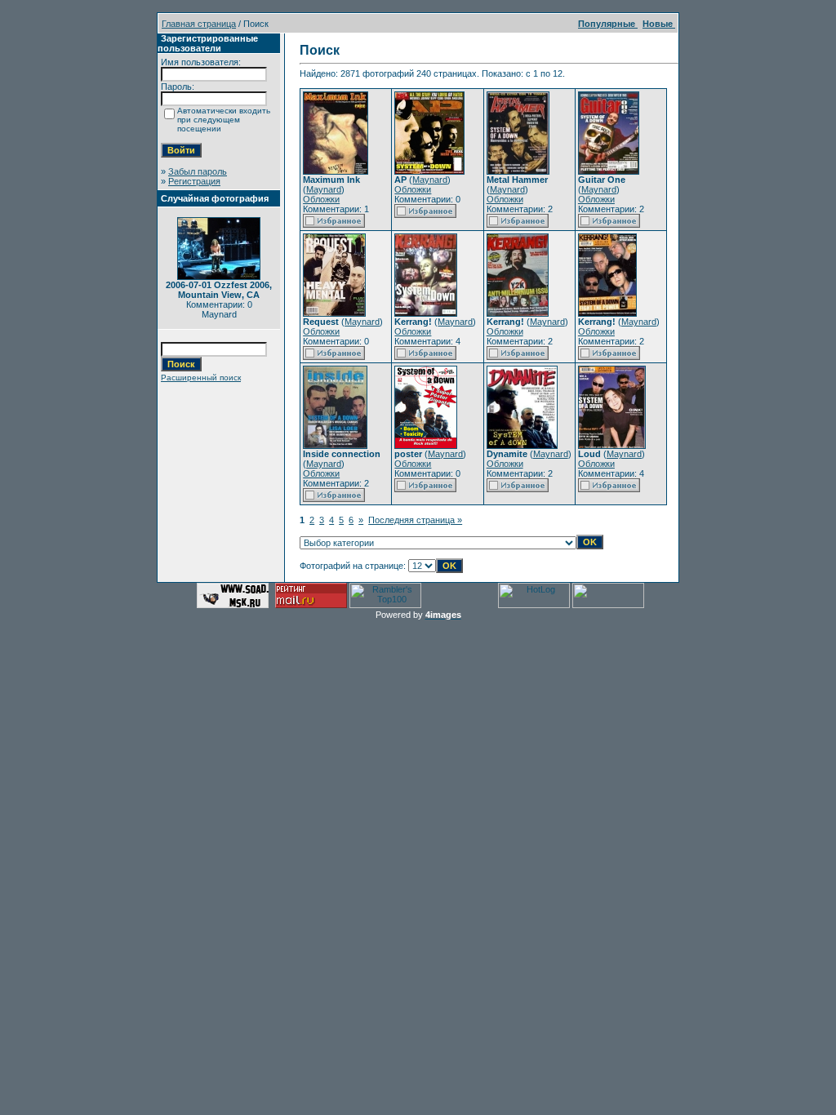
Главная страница (199, 24)
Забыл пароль (197, 171)
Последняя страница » (415, 520)
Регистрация (194, 181)
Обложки (321, 199)
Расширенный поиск (201, 377)
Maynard (323, 189)
